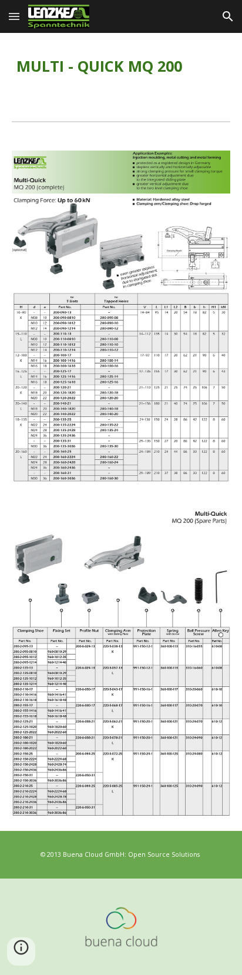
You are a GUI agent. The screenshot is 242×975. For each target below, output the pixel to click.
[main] (121, 67)
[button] (14, 16)
